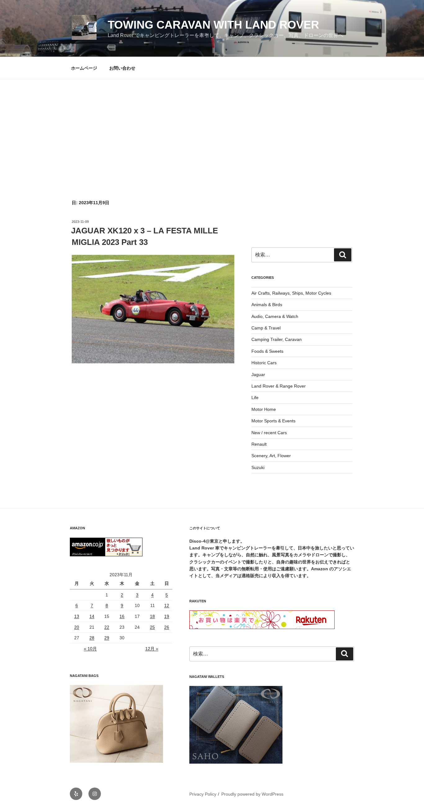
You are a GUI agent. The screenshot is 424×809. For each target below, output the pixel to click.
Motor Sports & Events (273, 420)
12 (166, 605)
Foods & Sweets (267, 351)
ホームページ (84, 68)
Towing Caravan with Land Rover (213, 24)
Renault (259, 444)
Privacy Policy (202, 794)
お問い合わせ (122, 68)
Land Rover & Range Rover (278, 386)
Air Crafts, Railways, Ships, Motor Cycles (291, 293)
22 (106, 627)
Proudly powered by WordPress (252, 794)
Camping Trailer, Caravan (276, 339)
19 (166, 616)
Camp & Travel (266, 327)
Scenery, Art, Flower (271, 455)
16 (122, 616)
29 (106, 637)
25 (152, 627)
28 (91, 637)
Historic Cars (264, 362)
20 (76, 627)
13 (76, 616)
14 (91, 616)
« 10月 (90, 648)
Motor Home (263, 409)
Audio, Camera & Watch (274, 316)
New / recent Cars (269, 432)
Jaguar (258, 374)
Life (255, 397)
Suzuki (257, 467)
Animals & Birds (266, 304)
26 (166, 627)
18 (152, 616)
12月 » (151, 648)
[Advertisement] (212, 125)
